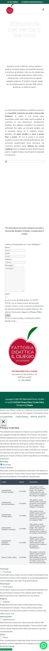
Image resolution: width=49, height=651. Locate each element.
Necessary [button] (4, 461)
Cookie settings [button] (22, 417)
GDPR (7, 294)
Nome (8, 247)
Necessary (7, 464)
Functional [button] (4, 569)
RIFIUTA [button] (34, 417)
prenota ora (24, 44)
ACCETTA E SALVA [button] (7, 646)
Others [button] (2, 634)
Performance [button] (5, 584)
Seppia (30, 405)
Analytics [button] (3, 599)
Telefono (8, 259)
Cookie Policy (38, 402)
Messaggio (9, 265)
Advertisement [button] (6, 617)
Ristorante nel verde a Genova (24, 29)
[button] (43, 645)
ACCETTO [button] (41, 417)
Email (7, 253)
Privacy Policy (36, 312)
